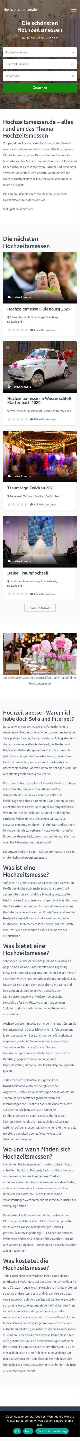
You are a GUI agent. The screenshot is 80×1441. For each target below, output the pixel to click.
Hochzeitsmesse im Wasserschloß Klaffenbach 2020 (39, 400)
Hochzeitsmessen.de (20, 9)
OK (17, 1431)
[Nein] (75, 1424)
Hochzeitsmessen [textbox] (16, 52)
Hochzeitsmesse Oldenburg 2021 (38, 309)
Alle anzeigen (40, 607)
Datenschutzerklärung (52, 1431)
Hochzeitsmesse (21, 297)
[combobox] (40, 52)
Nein (28, 1431)
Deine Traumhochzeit (27, 573)
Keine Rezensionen (45, 330)
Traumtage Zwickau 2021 (31, 487)
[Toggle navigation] (74, 9)
